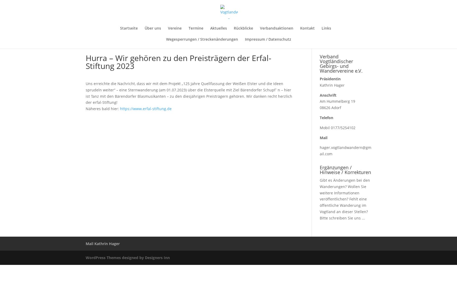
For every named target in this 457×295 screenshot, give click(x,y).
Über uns (153, 28)
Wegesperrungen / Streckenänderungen (202, 40)
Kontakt (307, 28)
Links (326, 28)
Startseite (129, 28)
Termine (196, 28)
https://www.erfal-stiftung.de (146, 108)
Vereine (175, 28)
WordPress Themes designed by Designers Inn (128, 257)
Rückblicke (243, 28)
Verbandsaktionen (276, 28)
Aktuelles (218, 28)
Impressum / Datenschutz (268, 40)
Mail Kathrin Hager (103, 243)
